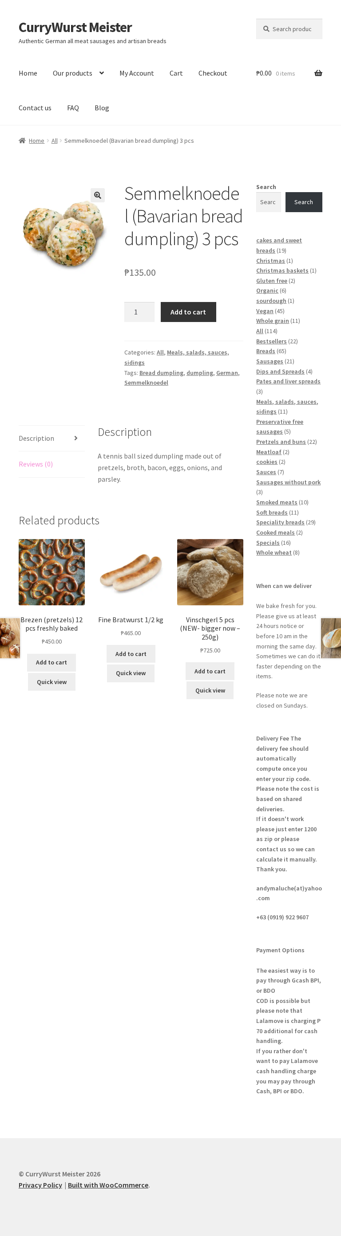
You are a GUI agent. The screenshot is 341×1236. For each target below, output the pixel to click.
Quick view (52, 682)
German (227, 373)
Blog (102, 107)
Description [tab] (36, 438)
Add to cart (188, 311)
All (55, 141)
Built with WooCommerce (108, 1184)
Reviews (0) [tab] (36, 463)
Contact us (35, 107)
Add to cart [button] (51, 662)
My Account (136, 72)
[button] (98, 195)
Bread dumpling (161, 373)
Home (28, 72)
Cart (176, 72)
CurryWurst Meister (75, 27)
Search (266, 187)
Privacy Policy (40, 1184)
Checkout (212, 72)
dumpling (199, 373)
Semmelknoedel (146, 382)
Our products (72, 72)
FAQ (73, 107)
